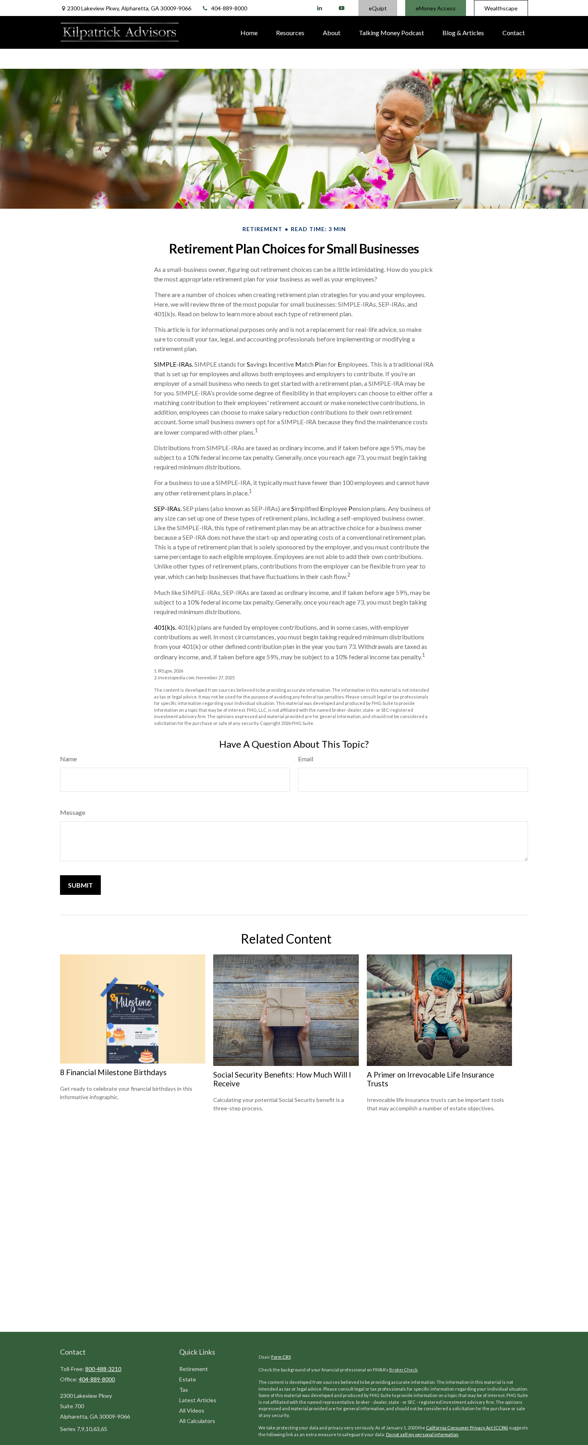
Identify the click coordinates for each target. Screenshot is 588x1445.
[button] (249, 32)
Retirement (193, 1368)
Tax (183, 1389)
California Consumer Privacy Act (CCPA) (467, 1427)
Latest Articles (197, 1400)
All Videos (191, 1410)
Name (68, 758)
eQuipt (378, 8)
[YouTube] (341, 8)
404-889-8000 (229, 8)
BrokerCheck (403, 1369)
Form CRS (281, 1356)
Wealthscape (501, 8)
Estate (187, 1379)
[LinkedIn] (319, 8)
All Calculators (197, 1420)
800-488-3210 (103, 1368)
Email (305, 758)
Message (72, 812)
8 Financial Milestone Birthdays (113, 1072)
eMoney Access (436, 8)
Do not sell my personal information (422, 1434)
